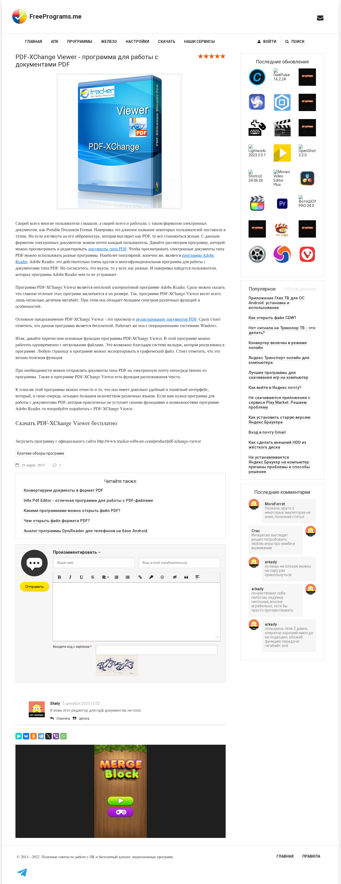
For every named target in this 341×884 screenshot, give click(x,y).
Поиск (298, 41)
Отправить (34, 586)
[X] (48, 736)
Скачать (166, 41)
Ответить (63, 718)
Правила (311, 856)
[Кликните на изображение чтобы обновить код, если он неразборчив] (117, 675)
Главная (33, 41)
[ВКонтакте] (26, 736)
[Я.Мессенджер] (18, 736)
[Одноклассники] (33, 736)
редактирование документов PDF (166, 319)
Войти (269, 41)
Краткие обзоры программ (40, 453)
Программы (79, 41)
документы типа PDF (107, 248)
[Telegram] (41, 736)
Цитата (84, 718)
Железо (109, 41)
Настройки (137, 41)
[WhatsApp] (63, 736)
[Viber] (56, 736)
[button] (59, 577)
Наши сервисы (199, 41)
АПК (54, 41)
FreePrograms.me (55, 16)
